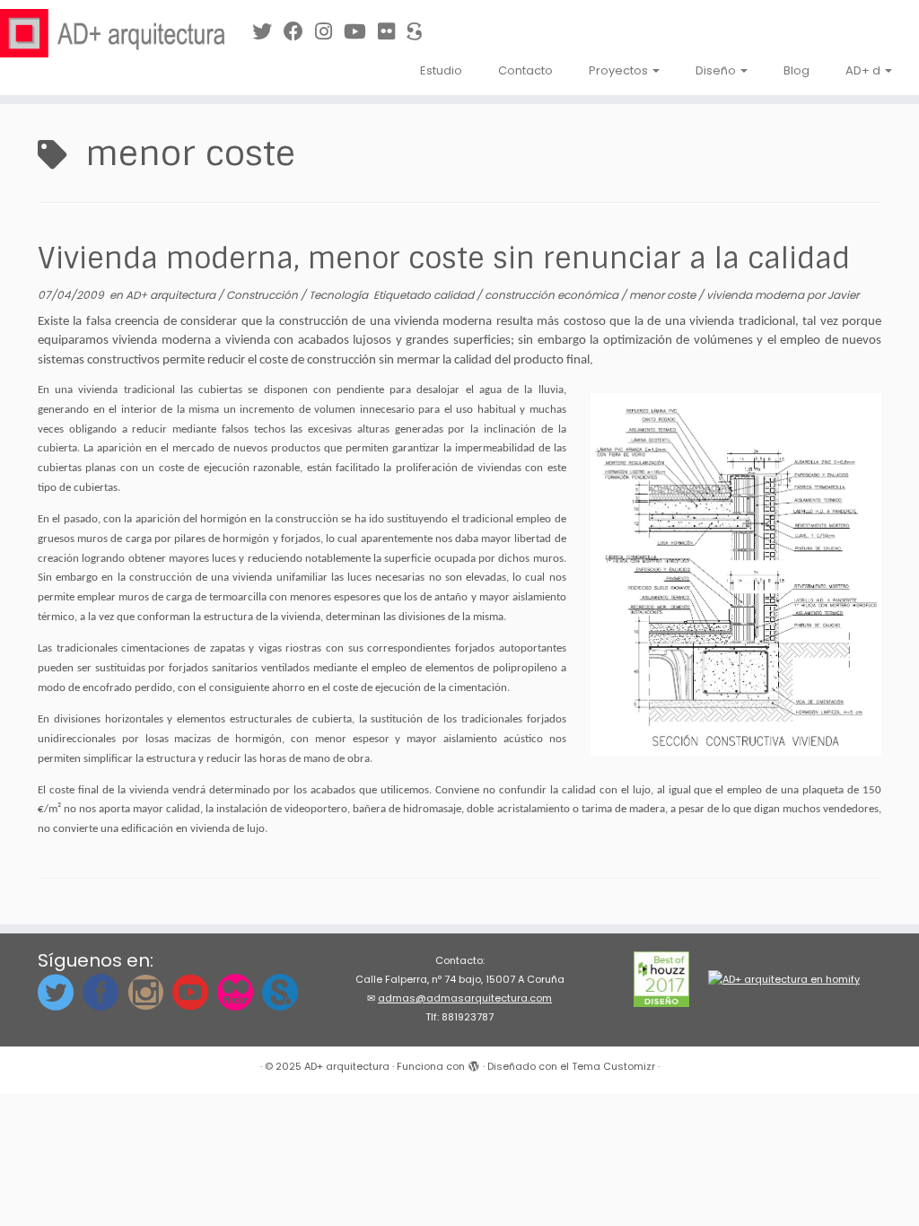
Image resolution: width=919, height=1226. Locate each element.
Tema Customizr (613, 1066)
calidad (455, 294)
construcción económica (553, 294)
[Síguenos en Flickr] (392, 32)
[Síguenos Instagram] (329, 32)
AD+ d (864, 70)
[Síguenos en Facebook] (299, 32)
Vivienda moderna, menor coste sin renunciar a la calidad (444, 258)
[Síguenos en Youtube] (361, 32)
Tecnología (340, 294)
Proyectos (620, 70)
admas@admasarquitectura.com (465, 998)
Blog (796, 70)
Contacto (525, 70)
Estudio (441, 70)
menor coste (663, 294)
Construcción (263, 294)
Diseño (717, 70)
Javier (843, 294)
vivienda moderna (756, 294)
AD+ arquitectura (172, 294)
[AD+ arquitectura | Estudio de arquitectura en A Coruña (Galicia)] (107, 33)
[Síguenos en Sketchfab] (420, 32)
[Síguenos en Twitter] (268, 32)
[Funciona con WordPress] (474, 1062)
